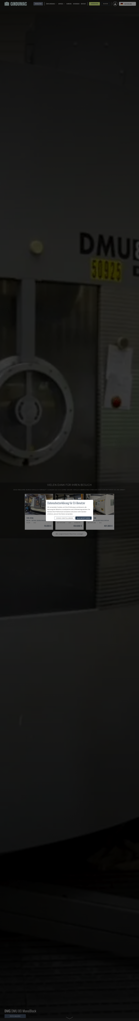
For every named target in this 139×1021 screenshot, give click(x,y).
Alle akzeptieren (83, 518)
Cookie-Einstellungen (64, 518)
